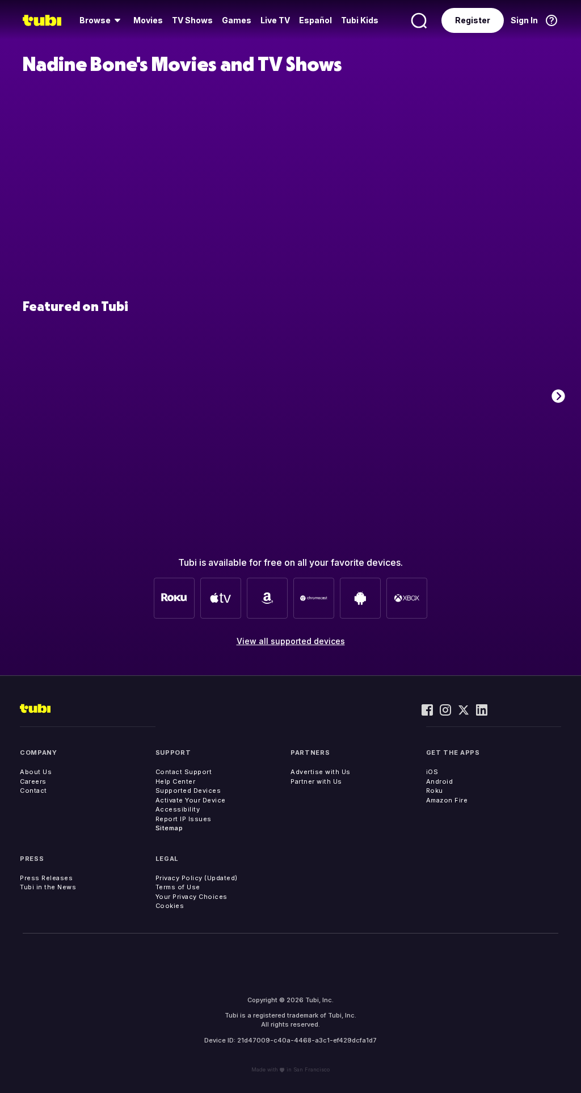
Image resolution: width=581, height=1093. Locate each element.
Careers (33, 781)
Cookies (169, 906)
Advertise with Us (320, 772)
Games (236, 20)
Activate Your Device (190, 800)
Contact (33, 790)
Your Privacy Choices (191, 897)
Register (472, 20)
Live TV (275, 20)
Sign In (524, 20)
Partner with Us (316, 781)
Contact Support (183, 772)
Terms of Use (177, 887)
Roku (434, 790)
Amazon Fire (447, 800)
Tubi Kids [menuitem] (359, 20)
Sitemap (169, 828)
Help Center (175, 781)
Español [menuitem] (315, 20)
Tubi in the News (48, 887)
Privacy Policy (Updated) (196, 878)
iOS (432, 772)
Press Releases (46, 878)
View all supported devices (291, 641)
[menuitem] (102, 20)
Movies (148, 20)
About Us (36, 772)
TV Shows (192, 20)
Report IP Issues (183, 819)
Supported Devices (188, 790)
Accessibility (177, 809)
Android (439, 781)
